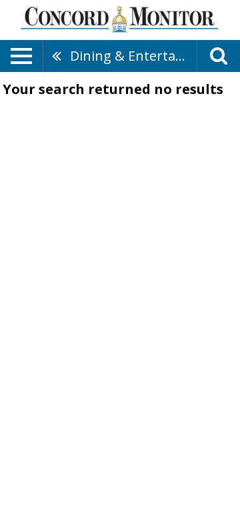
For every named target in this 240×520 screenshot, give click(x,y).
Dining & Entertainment (133, 56)
